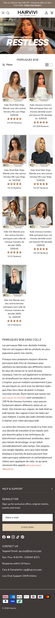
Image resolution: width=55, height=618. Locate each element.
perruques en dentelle (14, 397)
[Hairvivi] (27, 13)
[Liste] (51, 64)
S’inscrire (27, 527)
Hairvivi (12, 608)
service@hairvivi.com (30, 551)
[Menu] (3, 13)
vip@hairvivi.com (32, 569)
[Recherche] (9, 13)
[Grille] (47, 64)
